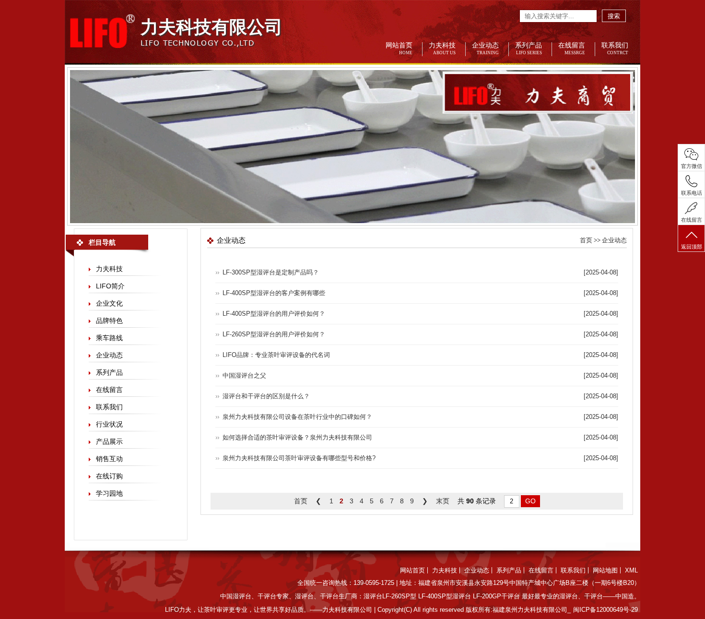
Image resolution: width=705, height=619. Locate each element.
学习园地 (109, 493)
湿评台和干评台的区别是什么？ (266, 396)
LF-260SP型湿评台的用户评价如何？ (274, 334)
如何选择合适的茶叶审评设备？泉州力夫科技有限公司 (297, 437)
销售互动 (109, 459)
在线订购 (109, 476)
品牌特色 (109, 320)
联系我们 (614, 48)
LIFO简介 (110, 286)
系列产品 (528, 48)
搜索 (614, 16)
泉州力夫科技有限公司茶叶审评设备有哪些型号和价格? (299, 458)
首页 (586, 240)
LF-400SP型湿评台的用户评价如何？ (274, 313)
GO (530, 501)
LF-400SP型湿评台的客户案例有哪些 (274, 293)
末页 (442, 501)
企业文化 (109, 303)
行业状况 (109, 424)
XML (631, 570)
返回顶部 (691, 247)
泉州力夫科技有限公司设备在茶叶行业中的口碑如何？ (297, 416)
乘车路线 (109, 338)
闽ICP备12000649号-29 (605, 609)
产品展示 (109, 441)
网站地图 (605, 570)
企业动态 (485, 48)
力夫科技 (442, 48)
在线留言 (571, 48)
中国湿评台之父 (244, 375)
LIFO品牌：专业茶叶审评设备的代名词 (276, 354)
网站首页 (399, 48)
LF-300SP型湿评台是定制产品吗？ (271, 272)
